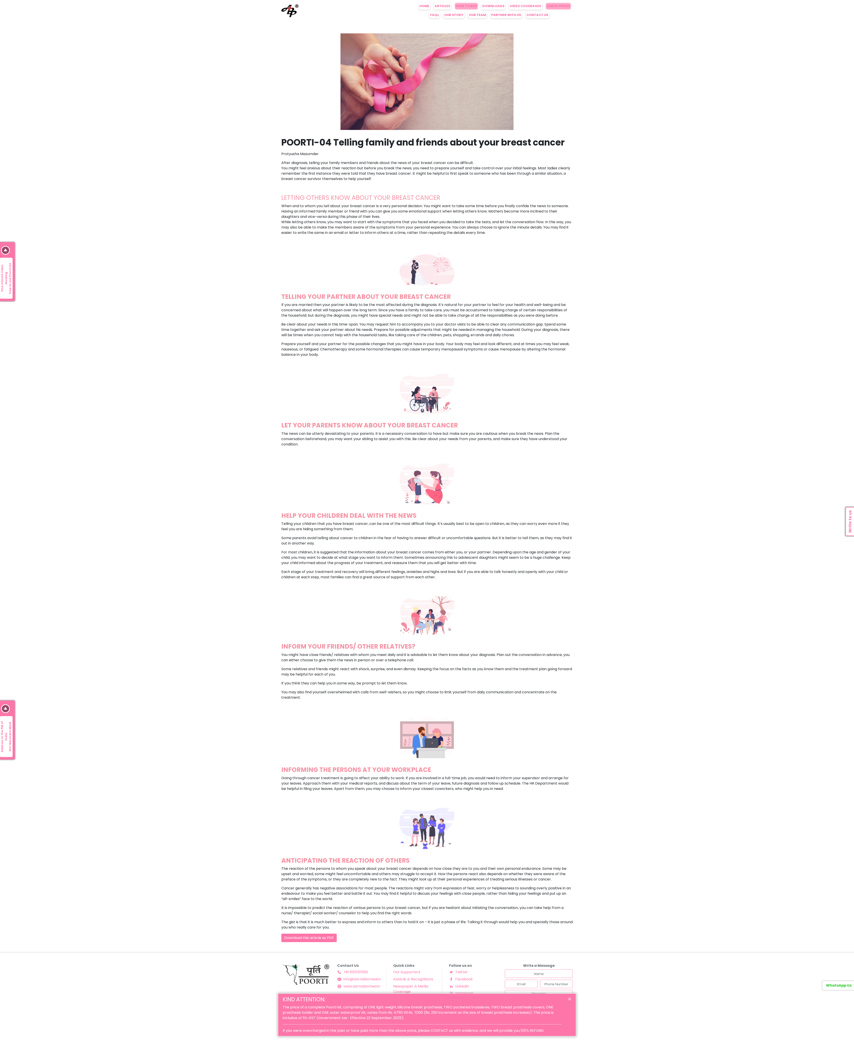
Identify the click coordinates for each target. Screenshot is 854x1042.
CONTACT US (537, 15)
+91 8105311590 (355, 972)
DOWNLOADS (493, 6)
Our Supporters (406, 972)
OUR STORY (453, 15)
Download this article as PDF (309, 937)
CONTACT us (442, 1030)
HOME (424, 6)
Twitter (461, 972)
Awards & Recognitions (413, 979)
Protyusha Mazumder (300, 153)
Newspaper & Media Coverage (410, 989)
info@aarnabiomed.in (362, 979)
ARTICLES (442, 6)
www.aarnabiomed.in (361, 986)
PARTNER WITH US (506, 15)
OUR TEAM (477, 15)
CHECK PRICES (558, 6)
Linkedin (462, 986)
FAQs (434, 15)
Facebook (464, 979)
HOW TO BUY (466, 6)
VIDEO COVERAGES (525, 6)
